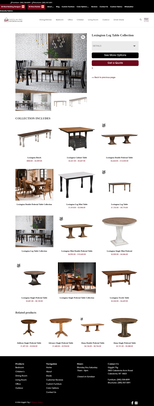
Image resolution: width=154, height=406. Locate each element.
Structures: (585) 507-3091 (43, 3)
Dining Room (21, 376)
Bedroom (60, 20)
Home (49, 368)
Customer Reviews (54, 380)
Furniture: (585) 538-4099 (21, 3)
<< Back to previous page (103, 78)
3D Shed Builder (34, 7)
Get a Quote (115, 63)
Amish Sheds (119, 20)
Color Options (82, 7)
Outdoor (105, 20)
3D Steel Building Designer (11, 7)
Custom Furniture (68, 7)
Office (70, 20)
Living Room (93, 20)
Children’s (20, 372)
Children (80, 20)
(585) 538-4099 (123, 380)
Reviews (94, 7)
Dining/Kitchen (45, 20)
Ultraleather (128, 7)
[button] (83, 37)
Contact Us (104, 7)
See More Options (115, 55)
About (49, 7)
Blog (58, 7)
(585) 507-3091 (124, 383)
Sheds (49, 376)
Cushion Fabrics (116, 7)
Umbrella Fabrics (6, 11)
